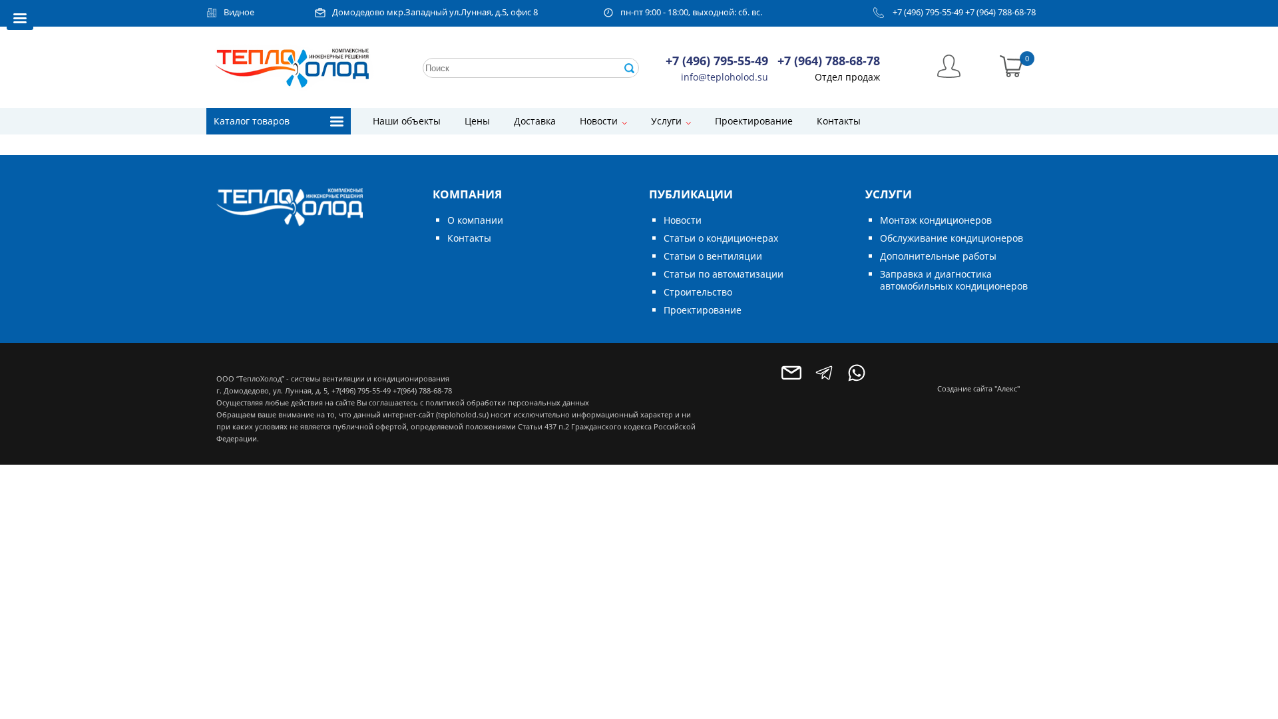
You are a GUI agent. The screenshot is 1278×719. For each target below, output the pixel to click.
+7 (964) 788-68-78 (1000, 12)
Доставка (535, 121)
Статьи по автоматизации (723, 274)
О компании (475, 220)
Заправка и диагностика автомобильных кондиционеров (954, 280)
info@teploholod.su (724, 77)
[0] (1011, 65)
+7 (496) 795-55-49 (928, 12)
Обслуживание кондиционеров (951, 238)
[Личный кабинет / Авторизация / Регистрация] (948, 65)
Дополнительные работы (938, 256)
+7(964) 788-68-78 (422, 390)
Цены (477, 121)
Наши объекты (407, 121)
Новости (599, 121)
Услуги (666, 121)
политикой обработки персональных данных (507, 402)
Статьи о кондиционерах (721, 238)
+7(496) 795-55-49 (361, 390)
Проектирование (754, 121)
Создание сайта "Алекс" (978, 388)
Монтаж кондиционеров (936, 220)
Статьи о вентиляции (713, 256)
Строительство (698, 292)
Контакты (839, 121)
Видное (239, 12)
